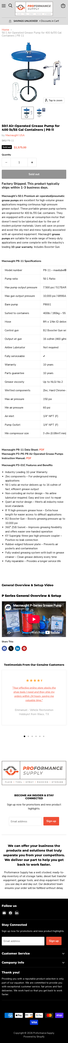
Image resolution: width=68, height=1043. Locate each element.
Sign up (51, 821)
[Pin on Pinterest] (24, 648)
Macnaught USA (15, 135)
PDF (41, 449)
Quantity (6, 155)
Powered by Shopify (34, 1036)
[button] (27, 113)
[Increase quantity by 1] (32, 162)
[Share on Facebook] (4, 648)
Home (5, 29)
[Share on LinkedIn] (17, 648)
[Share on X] (11, 648)
